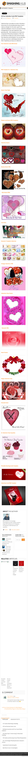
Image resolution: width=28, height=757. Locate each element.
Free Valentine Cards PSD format (9, 43)
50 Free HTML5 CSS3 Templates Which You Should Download (9, 683)
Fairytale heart (4, 402)
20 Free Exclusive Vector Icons (9, 726)
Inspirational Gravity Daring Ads (9, 745)
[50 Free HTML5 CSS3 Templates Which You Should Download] (9, 562)
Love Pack (3, 222)
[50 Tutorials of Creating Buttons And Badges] (15, 565)
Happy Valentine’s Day (6, 378)
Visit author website (15, 529)
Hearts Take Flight (5, 90)
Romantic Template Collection (8, 241)
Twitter (6, 529)
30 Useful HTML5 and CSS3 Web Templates (3, 681)
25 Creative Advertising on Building (10, 723)
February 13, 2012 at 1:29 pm (13, 697)
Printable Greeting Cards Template (9, 466)
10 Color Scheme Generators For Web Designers (12, 707)
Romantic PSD (5, 328)
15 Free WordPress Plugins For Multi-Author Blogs (14, 708)
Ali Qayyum (8, 18)
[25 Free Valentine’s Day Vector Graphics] (21, 565)
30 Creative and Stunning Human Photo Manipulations (14, 737)
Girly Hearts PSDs (5, 192)
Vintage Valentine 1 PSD (7, 263)
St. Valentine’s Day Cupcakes (8, 432)
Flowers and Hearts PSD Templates (9, 120)
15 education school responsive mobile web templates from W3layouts (7, 542)
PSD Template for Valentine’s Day (9, 69)
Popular (5, 719)
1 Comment (16, 18)
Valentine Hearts (5, 142)
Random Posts (15, 719)
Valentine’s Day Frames (7, 293)
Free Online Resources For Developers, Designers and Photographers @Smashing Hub (14, 3)
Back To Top (25, 756)
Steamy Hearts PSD (5, 166)
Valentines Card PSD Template (8, 483)
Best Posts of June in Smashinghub (10, 747)
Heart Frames (4, 352)
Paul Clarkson (10, 696)
